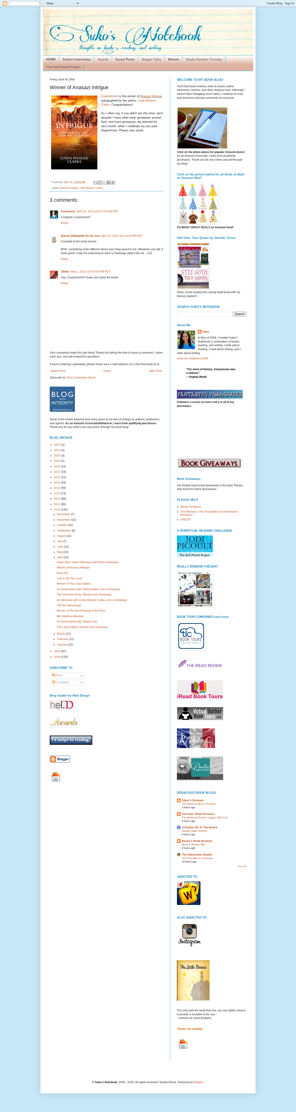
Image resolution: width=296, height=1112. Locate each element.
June (60, 546)
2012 (57, 498)
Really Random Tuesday (204, 59)
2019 (57, 461)
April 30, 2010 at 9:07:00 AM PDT (97, 211)
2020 (57, 455)
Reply (64, 223)
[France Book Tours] (196, 747)
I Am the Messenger (69, 605)
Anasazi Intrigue (151, 96)
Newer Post (58, 371)
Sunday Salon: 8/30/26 (194, 830)
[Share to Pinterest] (113, 182)
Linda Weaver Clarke (91, 187)
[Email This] (95, 182)
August (62, 536)
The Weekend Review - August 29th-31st (205, 817)
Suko (205, 331)
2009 (57, 651)
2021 (57, 450)
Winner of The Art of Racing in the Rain (81, 610)
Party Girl (62, 573)
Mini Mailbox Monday (70, 616)
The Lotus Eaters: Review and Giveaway (82, 627)
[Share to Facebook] (108, 182)
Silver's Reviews (193, 800)
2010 (57, 509)
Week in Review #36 (193, 844)
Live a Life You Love (69, 578)
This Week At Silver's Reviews (199, 803)
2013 (57, 493)
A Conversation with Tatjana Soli (77, 621)
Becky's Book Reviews (197, 841)
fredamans (68, 211)
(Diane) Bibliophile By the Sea (80, 235)
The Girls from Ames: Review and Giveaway (84, 594)
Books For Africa (190, 506)
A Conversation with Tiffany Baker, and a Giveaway (88, 589)
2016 (57, 477)
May (60, 552)
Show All (242, 866)
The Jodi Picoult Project (63, 67)
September (64, 530)
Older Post (155, 371)
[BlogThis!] (100, 182)
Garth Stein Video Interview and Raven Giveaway (88, 562)
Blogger (198, 1082)
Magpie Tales (151, 59)
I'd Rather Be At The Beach (199, 827)
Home (107, 371)
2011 (57, 504)
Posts (59, 675)
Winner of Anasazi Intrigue (73, 567)
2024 (57, 444)
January (62, 644)
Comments (62, 682)
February (63, 639)
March (61, 633)
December (64, 514)
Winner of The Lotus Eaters (74, 583)
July (60, 541)
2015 (57, 482)
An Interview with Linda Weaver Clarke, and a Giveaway (92, 600)
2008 (57, 656)
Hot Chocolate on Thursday (197, 858)
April (60, 557)
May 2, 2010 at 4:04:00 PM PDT (90, 271)
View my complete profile (192, 358)
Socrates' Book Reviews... (199, 814)
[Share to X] (104, 182)
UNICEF (185, 519)
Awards (103, 59)
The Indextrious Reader (197, 854)
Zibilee (65, 271)
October (62, 525)
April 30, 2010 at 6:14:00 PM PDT (122, 235)
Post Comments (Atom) (81, 377)
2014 (57, 488)
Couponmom (109, 96)
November (64, 519)
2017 (57, 471)
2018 (57, 466)
